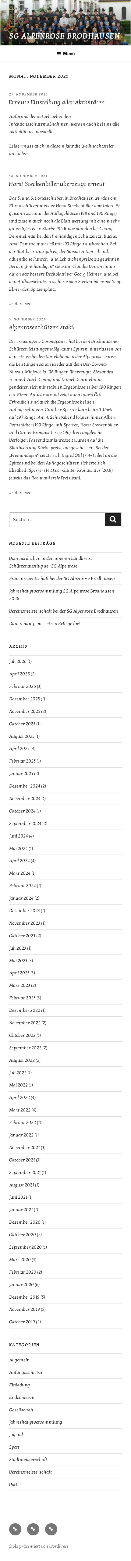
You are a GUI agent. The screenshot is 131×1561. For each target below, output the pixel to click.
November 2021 (24, 1147)
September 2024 (25, 823)
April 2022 (19, 1097)
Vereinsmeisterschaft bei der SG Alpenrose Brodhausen (63, 611)
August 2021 (21, 1185)
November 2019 (24, 1309)
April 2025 (19, 748)
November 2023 (24, 923)
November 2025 (24, 711)
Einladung (19, 1385)
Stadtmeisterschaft (28, 1459)
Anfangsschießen (26, 1372)
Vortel (15, 1484)
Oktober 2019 (22, 1322)
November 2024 (25, 798)
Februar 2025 (22, 761)
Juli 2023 (17, 948)
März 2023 (19, 985)
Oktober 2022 (22, 1035)
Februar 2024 (22, 885)
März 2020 (20, 1259)
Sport (14, 1447)
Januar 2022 (21, 1135)
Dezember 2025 (24, 699)
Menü (69, 53)
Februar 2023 (22, 998)
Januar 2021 (21, 1209)
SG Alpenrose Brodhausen (64, 36)
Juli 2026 (18, 661)
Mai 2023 (18, 960)
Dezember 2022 (24, 1010)
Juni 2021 (18, 1197)
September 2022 (25, 1048)
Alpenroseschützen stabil (42, 327)
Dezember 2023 (24, 910)
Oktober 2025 (22, 724)
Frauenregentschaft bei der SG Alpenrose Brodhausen (62, 578)
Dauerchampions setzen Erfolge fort (44, 623)
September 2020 (25, 1247)
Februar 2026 (22, 686)
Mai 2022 (18, 1085)
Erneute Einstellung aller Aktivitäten (57, 102)
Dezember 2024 (24, 786)
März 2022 (19, 1110)
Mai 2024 (18, 848)
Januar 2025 (21, 773)
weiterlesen (20, 303)
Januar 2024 (21, 898)
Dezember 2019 (24, 1297)
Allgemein (19, 1360)
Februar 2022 (22, 1122)
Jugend (16, 1434)
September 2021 (25, 1172)
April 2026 (19, 674)
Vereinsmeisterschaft (30, 1472)
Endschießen (21, 1397)
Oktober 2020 (22, 1234)
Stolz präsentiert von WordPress (39, 1546)
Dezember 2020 (25, 1222)
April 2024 (19, 860)
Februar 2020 (22, 1272)
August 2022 (22, 1060)
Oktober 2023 (22, 935)
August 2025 (21, 736)
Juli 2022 (18, 1073)
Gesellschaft (21, 1410)
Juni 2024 (18, 836)
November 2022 (25, 1023)
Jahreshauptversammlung (35, 1422)
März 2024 (19, 873)
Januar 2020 (21, 1284)
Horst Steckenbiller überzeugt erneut (57, 184)
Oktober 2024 (22, 811)
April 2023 (19, 973)
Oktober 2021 (22, 1160)
